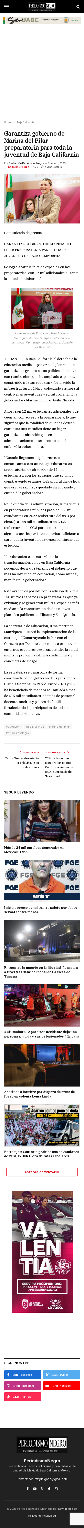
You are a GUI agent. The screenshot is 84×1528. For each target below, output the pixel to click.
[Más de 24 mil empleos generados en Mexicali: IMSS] (42, 821)
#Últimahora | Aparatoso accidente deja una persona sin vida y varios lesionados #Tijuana (42, 1034)
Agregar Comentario (42, 1172)
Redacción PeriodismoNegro (26, 163)
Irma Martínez (35, 726)
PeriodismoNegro (17, 733)
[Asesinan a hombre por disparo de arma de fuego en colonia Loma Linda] (42, 1065)
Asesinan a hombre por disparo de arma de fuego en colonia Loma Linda (39, 1094)
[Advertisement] (42, 75)
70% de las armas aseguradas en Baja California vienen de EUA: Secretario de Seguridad (59, 767)
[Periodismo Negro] (42, 6)
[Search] (78, 6)
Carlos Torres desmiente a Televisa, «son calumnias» (22, 762)
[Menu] (6, 6)
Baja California (18, 167)
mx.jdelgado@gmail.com (51, 1479)
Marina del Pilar (59, 726)
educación (13, 726)
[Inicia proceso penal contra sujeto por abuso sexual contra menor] (42, 881)
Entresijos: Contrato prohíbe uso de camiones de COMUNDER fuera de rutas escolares (41, 1154)
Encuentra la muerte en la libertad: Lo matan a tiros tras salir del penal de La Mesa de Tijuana (41, 972)
